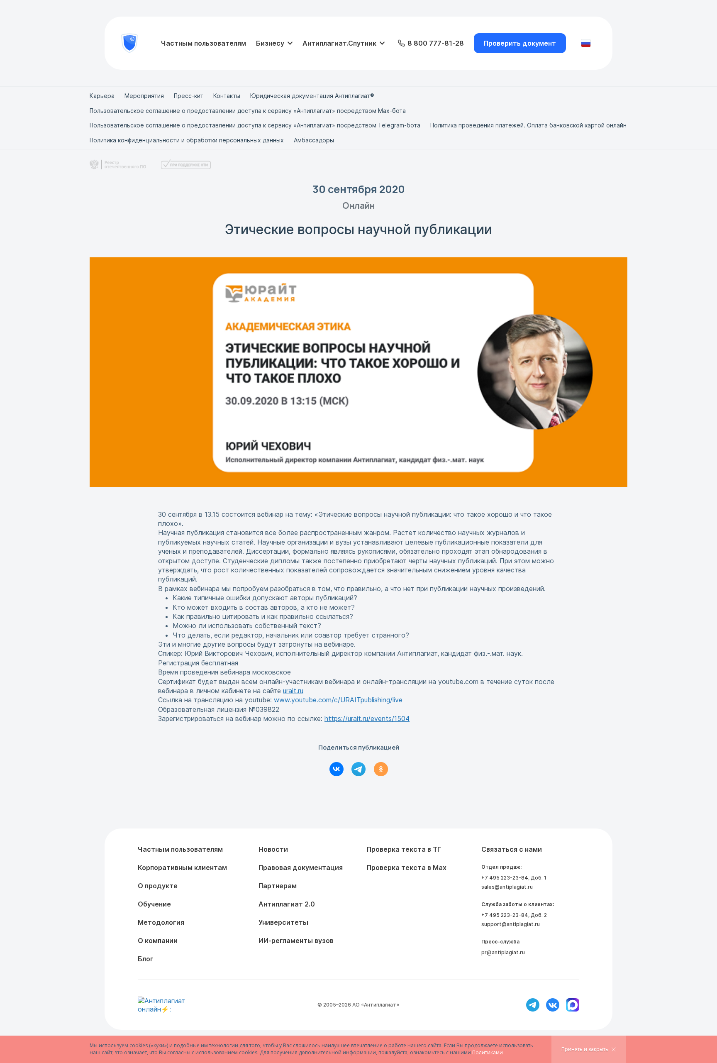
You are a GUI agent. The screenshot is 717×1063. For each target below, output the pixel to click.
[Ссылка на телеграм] (532, 1005)
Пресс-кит (188, 95)
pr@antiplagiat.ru (503, 952)
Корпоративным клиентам (182, 867)
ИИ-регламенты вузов (296, 940)
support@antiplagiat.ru (510, 924)
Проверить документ (520, 43)
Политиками (487, 1052)
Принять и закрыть (584, 1049)
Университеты (283, 922)
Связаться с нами (511, 849)
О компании (158, 940)
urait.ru (293, 691)
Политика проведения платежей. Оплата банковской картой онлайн (528, 125)
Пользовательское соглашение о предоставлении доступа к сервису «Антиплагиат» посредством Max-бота (248, 110)
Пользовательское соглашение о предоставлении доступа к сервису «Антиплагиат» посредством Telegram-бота (255, 125)
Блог (146, 959)
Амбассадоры (314, 140)
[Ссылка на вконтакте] (552, 1005)
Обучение (154, 904)
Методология (161, 922)
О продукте (158, 886)
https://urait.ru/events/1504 (367, 718)
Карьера (102, 95)
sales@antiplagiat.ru (507, 887)
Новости (273, 849)
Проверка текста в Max (406, 867)
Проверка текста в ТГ (404, 849)
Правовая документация (301, 867)
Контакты (226, 95)
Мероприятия (144, 95)
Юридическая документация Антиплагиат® (312, 95)
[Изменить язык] (586, 43)
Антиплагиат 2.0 (287, 904)
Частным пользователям (203, 43)
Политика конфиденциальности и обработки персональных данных (187, 140)
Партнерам (278, 886)
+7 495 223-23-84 (504, 878)
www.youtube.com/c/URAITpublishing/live (338, 700)
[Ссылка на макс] (572, 1005)
